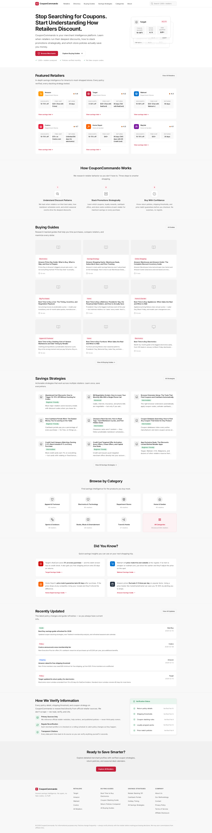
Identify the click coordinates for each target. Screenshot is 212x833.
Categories (120, 4)
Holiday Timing (133, 801)
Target (75, 793)
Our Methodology (162, 797)
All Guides (171, 227)
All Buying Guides (107, 808)
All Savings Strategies (136, 805)
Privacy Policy (160, 805)
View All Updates (169, 611)
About (129, 4)
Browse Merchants (48, 53)
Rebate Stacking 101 (135, 793)
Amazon (76, 797)
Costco (76, 805)
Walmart (76, 801)
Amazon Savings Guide (125, 593)
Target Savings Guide (52, 572)
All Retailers (77, 809)
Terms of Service (161, 809)
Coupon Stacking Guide (110, 800)
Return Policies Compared (110, 804)
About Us (158, 793)
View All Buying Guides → (106, 362)
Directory (76, 4)
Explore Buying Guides (71, 53)
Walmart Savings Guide (125, 572)
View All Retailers (168, 75)
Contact (158, 801)
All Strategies (170, 378)
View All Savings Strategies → (106, 465)
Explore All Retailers (106, 769)
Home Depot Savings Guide (55, 593)
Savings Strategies (105, 4)
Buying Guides (89, 4)
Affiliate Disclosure (162, 813)
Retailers (66, 4)
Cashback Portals (134, 797)
